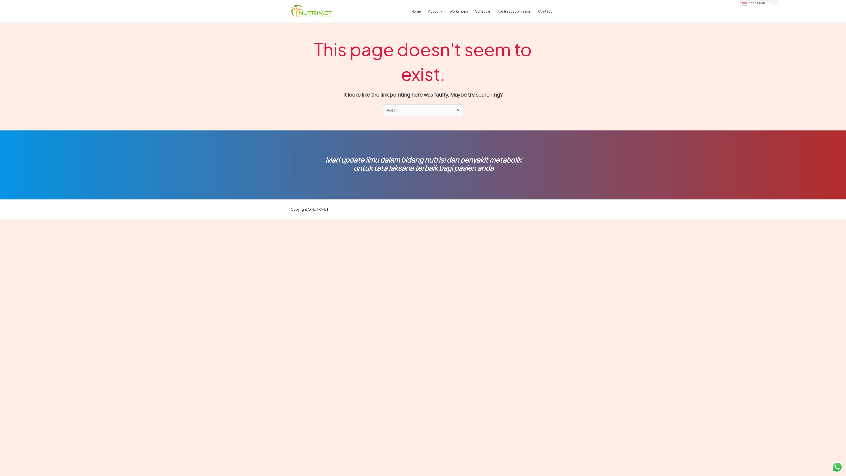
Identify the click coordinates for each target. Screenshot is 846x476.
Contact (545, 11)
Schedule (482, 11)
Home (416, 11)
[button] (440, 11)
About (433, 11)
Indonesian (756, 3)
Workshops (458, 11)
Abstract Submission (514, 11)
